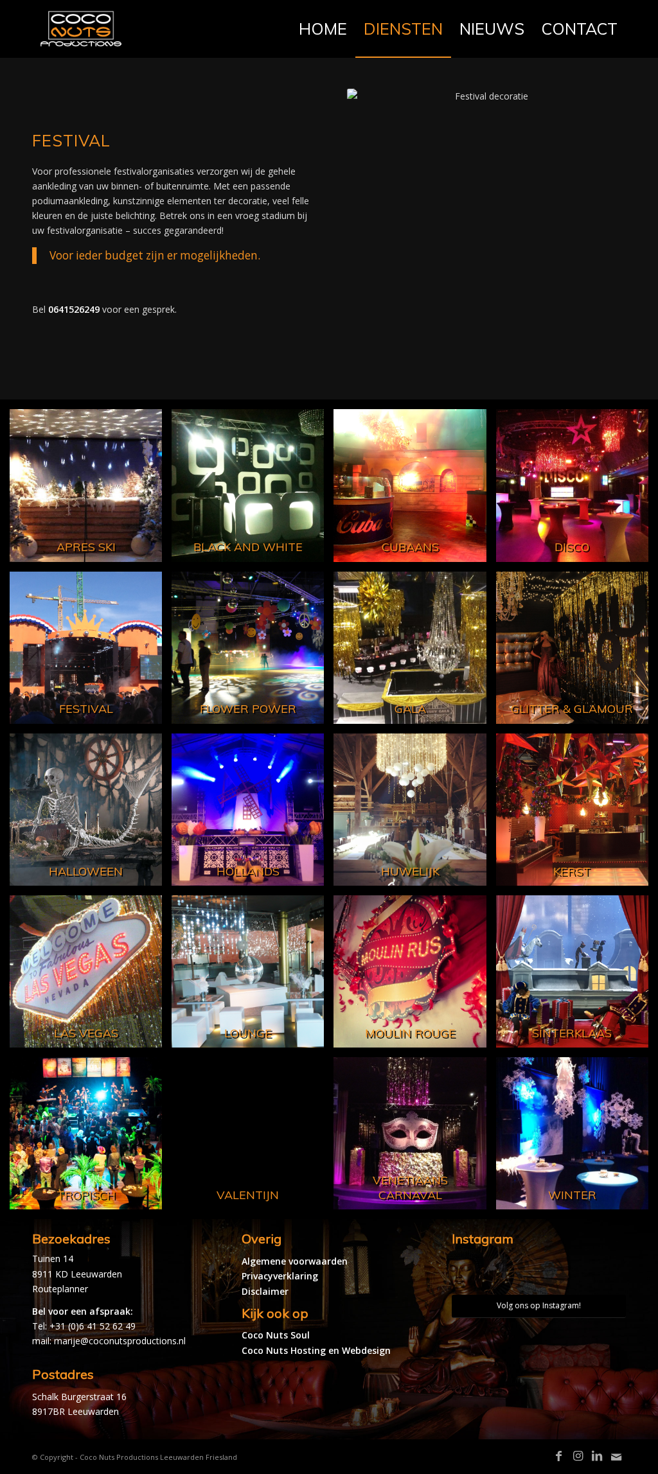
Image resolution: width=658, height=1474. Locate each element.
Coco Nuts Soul (276, 1335)
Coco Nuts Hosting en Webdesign (316, 1350)
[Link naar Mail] (616, 1457)
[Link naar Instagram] (577, 1456)
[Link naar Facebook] (558, 1456)
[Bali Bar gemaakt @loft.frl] (560, 1273)
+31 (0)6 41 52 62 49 (92, 1326)
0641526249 (74, 309)
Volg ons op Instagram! (539, 1305)
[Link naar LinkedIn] (597, 1456)
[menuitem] (322, 29)
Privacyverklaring (280, 1276)
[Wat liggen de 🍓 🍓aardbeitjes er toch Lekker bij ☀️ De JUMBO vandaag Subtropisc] (517, 1273)
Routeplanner (60, 1289)
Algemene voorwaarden (295, 1261)
